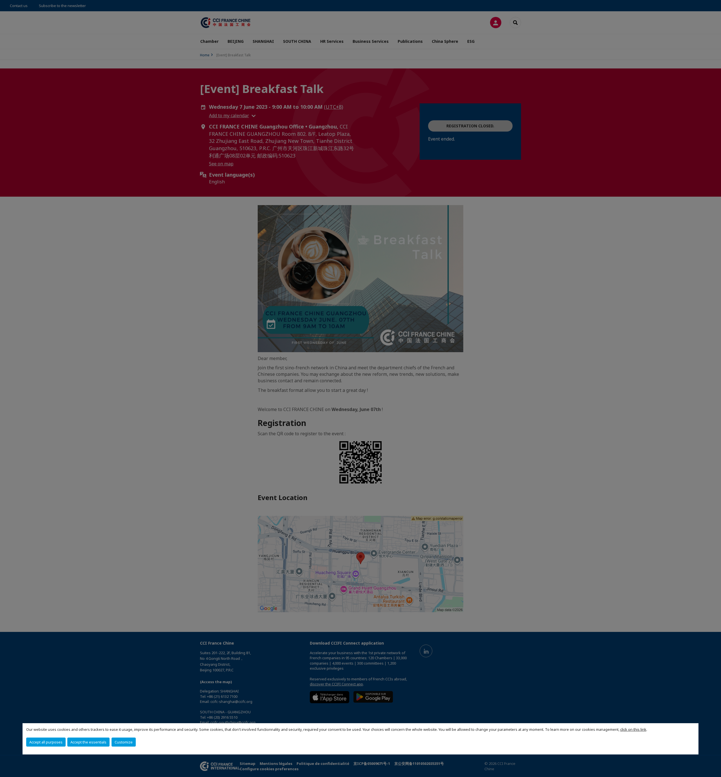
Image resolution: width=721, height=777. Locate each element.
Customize (124, 742)
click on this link (633, 729)
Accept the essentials (88, 742)
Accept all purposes (46, 742)
